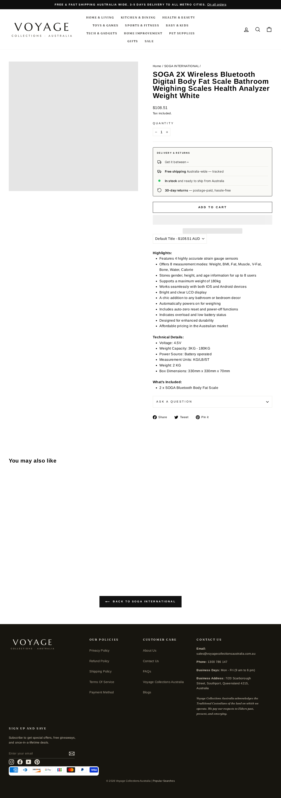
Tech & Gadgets (101, 33)
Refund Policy (99, 661)
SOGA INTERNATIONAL (181, 66)
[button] (212, 220)
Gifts (132, 41)
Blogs (147, 692)
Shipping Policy (100, 671)
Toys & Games (105, 25)
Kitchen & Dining (138, 17)
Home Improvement (143, 33)
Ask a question (174, 401)
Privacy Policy (99, 650)
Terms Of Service (101, 682)
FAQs (147, 671)
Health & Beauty (178, 17)
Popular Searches (164, 780)
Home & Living (100, 17)
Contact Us (151, 661)
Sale (149, 41)
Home (157, 66)
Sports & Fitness (142, 25)
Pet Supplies (182, 33)
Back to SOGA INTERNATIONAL (143, 601)
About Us (149, 650)
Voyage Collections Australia (163, 682)
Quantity (163, 123)
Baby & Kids (177, 25)
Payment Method (101, 692)
